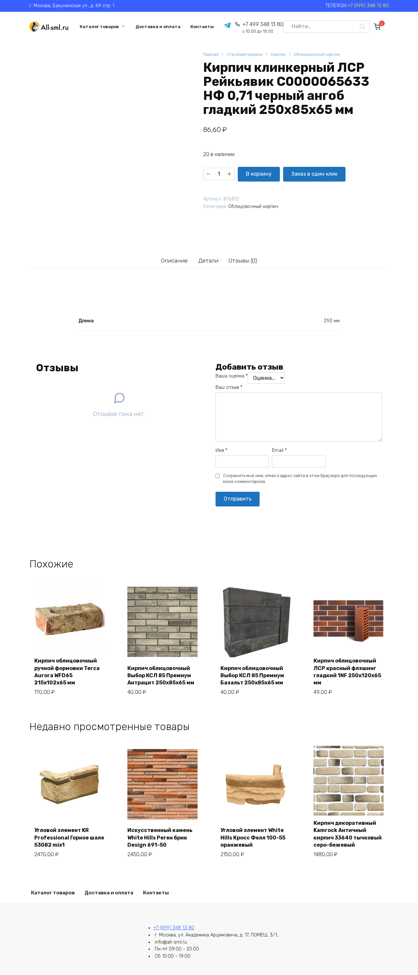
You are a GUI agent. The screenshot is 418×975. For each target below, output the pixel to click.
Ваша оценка (232, 376)
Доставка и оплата (158, 26)
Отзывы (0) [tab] (243, 260)
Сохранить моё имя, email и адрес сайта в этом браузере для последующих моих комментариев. (300, 478)
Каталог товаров (99, 26)
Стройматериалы (245, 54)
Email (279, 450)
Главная (210, 54)
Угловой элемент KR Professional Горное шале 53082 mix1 (69, 837)
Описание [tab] (174, 260)
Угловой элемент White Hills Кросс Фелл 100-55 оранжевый (252, 837)
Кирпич (278, 54)
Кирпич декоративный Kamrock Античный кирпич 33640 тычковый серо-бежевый (348, 834)
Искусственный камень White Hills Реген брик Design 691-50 (159, 837)
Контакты (202, 26)
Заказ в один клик (314, 174)
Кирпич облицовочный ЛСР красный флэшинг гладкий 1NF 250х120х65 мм (347, 672)
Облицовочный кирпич (317, 54)
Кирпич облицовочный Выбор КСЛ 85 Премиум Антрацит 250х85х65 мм (160, 675)
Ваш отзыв (229, 387)
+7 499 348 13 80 (262, 27)
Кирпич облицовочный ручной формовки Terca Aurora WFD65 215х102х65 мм (67, 672)
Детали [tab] (208, 260)
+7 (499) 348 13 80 (368, 5)
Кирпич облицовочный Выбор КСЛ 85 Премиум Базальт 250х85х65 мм (252, 675)
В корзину (259, 174)
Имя (221, 450)
